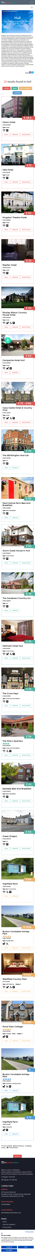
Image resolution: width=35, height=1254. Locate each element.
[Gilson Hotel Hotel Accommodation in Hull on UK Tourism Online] (17, 107)
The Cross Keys (10, 693)
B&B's (15, 88)
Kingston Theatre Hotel (15, 217)
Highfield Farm (10, 884)
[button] (17, 1156)
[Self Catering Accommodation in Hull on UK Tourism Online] (17, 868)
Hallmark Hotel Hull (13, 646)
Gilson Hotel (9, 122)
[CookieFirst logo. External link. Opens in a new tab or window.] (2, 1233)
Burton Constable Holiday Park (16, 932)
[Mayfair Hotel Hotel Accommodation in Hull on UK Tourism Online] (17, 250)
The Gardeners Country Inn (17, 598)
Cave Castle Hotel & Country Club (17, 409)
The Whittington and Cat (16, 455)
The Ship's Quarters (13, 741)
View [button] (6, 134)
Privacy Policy (7, 1227)
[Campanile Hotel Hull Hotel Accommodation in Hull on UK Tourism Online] (17, 345)
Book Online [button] (26, 134)
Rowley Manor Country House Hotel (15, 313)
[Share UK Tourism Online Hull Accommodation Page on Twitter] (33, 73)
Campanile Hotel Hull (14, 360)
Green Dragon (10, 836)
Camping (17, 93)
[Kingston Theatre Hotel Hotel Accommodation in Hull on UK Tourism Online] (17, 202)
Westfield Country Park (15, 979)
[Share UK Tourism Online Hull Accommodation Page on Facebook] (30, 73)
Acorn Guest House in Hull (16, 550)
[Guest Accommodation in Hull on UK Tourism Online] (17, 440)
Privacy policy (29, 1232)
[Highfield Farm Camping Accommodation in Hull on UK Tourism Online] (17, 1106)
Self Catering (25, 88)
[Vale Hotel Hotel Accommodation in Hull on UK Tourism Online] (17, 154)
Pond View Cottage (13, 1026)
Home (5, 1222)
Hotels (6, 88)
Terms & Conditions (9, 1224)
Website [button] (15, 134)
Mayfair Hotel (10, 265)
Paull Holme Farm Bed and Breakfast (16, 504)
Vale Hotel (8, 170)
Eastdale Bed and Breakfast (17, 789)
